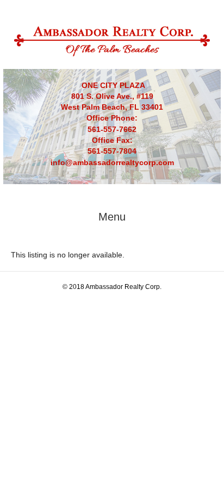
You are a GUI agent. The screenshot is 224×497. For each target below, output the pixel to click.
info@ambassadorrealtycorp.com (112, 162)
